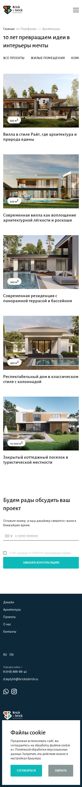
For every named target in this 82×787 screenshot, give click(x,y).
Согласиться (26, 770)
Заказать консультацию (41, 562)
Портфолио (28, 29)
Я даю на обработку (40, 552)
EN (11, 654)
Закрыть (61, 770)
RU (5, 654)
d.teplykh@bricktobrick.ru (20, 679)
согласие (22, 552)
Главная (9, 29)
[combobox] (8, 536)
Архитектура (51, 29)
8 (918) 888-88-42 (15, 671)
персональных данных (58, 552)
